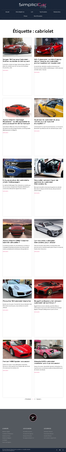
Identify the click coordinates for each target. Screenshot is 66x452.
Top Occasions (43, 12)
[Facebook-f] (56, 450)
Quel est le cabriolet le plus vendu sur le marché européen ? (47, 121)
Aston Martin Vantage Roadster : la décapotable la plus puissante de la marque (16, 121)
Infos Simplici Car (20, 12)
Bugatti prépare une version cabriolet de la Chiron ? (47, 302)
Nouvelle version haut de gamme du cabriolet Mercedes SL (46, 182)
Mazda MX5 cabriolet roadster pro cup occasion (47, 362)
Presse (25, 16)
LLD (32, 12)
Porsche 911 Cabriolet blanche (17, 301)
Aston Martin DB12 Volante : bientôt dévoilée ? (16, 241)
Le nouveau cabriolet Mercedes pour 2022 (44, 241)
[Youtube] (59, 450)
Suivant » (39, 399)
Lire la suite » (5, 70)
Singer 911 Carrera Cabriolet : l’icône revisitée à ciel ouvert (16, 60)
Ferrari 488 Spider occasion (16, 361)
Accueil (7, 12)
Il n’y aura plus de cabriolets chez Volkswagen (16, 181)
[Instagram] (63, 450)
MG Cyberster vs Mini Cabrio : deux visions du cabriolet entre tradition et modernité (48, 61)
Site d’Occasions (38, 16)
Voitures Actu (57, 12)
